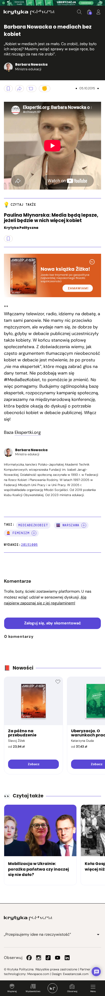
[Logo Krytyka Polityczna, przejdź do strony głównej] (29, 12)
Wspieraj (12, 991)
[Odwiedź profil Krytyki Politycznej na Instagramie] (39, 958)
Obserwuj (72, 991)
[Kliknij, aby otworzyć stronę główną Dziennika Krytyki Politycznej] (52, 988)
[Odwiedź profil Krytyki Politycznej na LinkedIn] (67, 958)
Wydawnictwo (33, 991)
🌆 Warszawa (67, 525)
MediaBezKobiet (33, 525)
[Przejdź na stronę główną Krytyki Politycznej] (28, 918)
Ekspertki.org (28, 432)
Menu (93, 991)
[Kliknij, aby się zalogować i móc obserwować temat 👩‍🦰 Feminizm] (34, 533)
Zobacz (33, 764)
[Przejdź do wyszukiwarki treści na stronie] (79, 12)
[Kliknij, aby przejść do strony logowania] (98, 12)
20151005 (29, 545)
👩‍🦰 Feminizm (18, 533)
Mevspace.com (38, 974)
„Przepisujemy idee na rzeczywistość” (37, 934)
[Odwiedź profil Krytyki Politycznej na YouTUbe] (58, 958)
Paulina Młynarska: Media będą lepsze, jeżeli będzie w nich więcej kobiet (51, 218)
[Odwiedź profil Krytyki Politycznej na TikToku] (48, 958)
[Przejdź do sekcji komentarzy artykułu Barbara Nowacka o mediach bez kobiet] (31, 88)
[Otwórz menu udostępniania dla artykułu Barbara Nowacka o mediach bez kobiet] (19, 88)
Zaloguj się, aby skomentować (52, 623)
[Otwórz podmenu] (98, 934)
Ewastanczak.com (75, 974)
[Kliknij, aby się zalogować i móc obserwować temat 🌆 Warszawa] (83, 525)
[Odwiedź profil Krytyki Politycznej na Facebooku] (29, 958)
